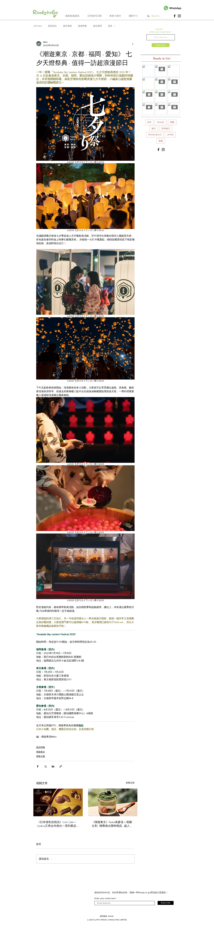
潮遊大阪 (40, 756)
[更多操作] (133, 44)
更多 (110, 26)
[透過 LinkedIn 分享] (53, 766)
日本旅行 (165, 128)
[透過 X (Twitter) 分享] (45, 766)
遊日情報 (67, 26)
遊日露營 (97, 26)
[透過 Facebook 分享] (37, 766)
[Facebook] (175, 16)
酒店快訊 (52, 26)
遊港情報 (82, 26)
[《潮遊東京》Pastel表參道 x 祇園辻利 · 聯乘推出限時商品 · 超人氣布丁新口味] (112, 802)
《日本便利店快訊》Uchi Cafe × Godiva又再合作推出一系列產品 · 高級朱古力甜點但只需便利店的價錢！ (57, 824)
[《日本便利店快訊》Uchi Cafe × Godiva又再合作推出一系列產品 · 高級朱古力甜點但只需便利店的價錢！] (58, 802)
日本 (149, 122)
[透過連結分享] (60, 766)
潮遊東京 (40, 752)
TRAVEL (161, 122)
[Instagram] (179, 16)
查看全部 (130, 782)
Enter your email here (159, 32)
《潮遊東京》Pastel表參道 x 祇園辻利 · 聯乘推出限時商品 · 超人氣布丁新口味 (112, 824)
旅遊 (161, 141)
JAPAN (170, 134)
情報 (172, 122)
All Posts (37, 26)
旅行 (153, 128)
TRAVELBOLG (155, 134)
